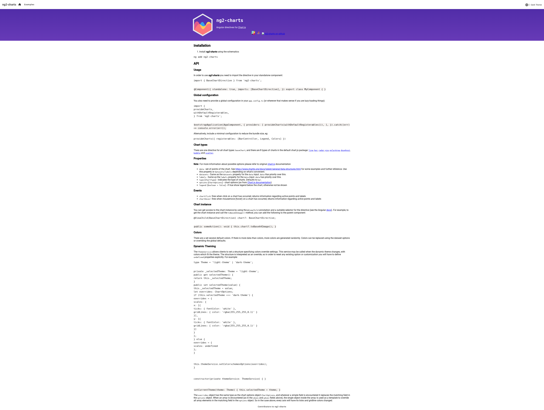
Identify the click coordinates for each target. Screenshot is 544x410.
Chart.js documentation (259, 182)
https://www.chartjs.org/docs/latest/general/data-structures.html (268, 169)
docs (328, 210)
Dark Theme (536, 5)
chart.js (271, 164)
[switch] (527, 5)
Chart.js (242, 27)
